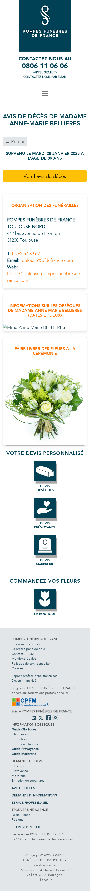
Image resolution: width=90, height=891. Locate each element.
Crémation (19, 739)
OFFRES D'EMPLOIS (27, 827)
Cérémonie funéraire (26, 744)
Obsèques (19, 766)
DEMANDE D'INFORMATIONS (34, 795)
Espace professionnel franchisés (35, 676)
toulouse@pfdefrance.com (46, 260)
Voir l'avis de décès (45, 176)
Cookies (18, 668)
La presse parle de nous (29, 649)
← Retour (15, 141)
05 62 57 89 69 (26, 253)
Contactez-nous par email (45, 77)
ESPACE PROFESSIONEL (30, 803)
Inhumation (20, 734)
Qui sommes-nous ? (26, 644)
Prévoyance (20, 771)
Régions (18, 820)
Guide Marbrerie (24, 754)
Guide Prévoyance (25, 749)
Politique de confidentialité (31, 664)
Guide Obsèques (24, 729)
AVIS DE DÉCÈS (23, 788)
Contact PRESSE (23, 654)
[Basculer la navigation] (45, 93)
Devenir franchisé (24, 681)
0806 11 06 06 (45, 66)
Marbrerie (19, 776)
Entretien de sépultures (28, 781)
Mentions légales (24, 659)
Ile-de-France (21, 815)
